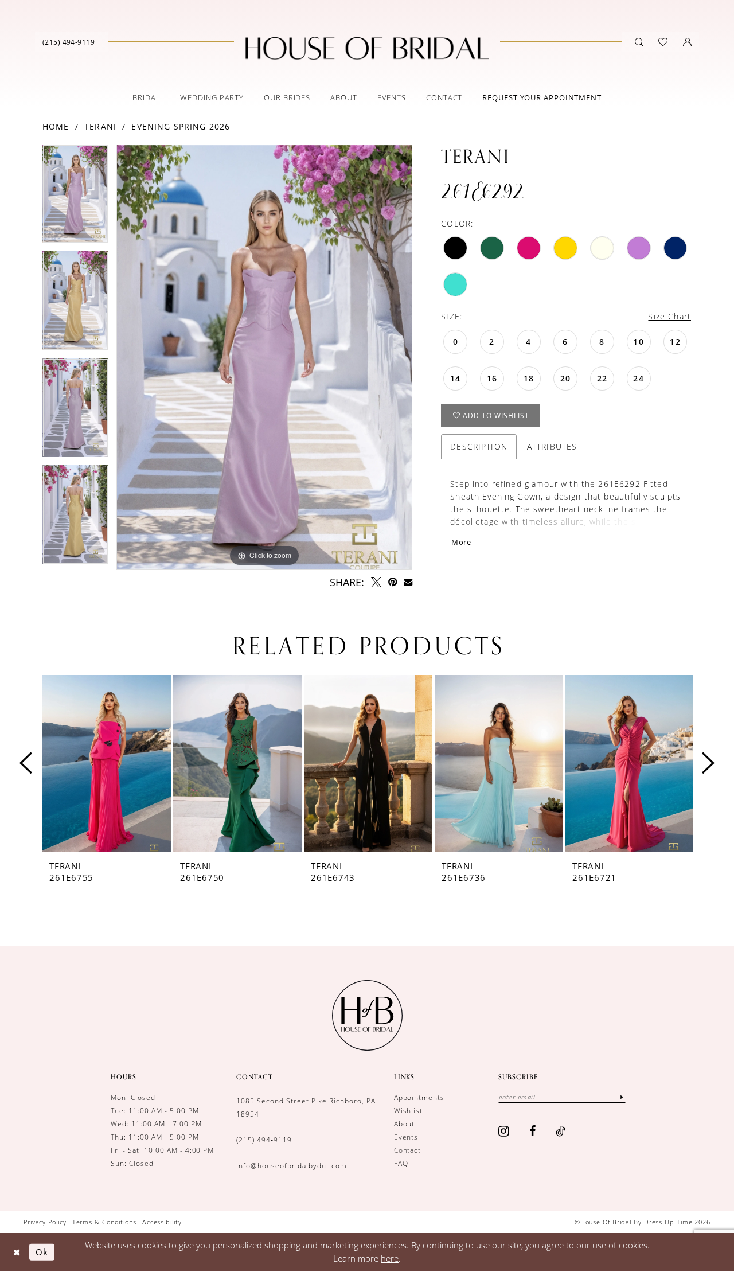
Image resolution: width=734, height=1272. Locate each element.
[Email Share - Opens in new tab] (408, 582)
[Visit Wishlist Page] (663, 42)
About (404, 1124)
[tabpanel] (75, 198)
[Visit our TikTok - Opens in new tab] (561, 1131)
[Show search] (639, 42)
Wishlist (408, 1110)
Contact (407, 1150)
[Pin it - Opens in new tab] (392, 582)
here (390, 1258)
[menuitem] (68, 42)
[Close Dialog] (17, 1252)
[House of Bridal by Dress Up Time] (367, 48)
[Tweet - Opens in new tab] (376, 582)
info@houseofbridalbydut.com (291, 1165)
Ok (42, 1252)
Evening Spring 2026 (180, 126)
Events (406, 1137)
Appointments (419, 1097)
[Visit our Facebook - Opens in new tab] (532, 1131)
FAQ (401, 1163)
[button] (687, 42)
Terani (100, 126)
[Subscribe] (622, 1097)
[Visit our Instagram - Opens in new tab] (504, 1131)
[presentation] (106, 763)
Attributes (552, 446)
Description (478, 446)
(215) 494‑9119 (264, 1140)
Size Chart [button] (669, 316)
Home (55, 126)
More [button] (461, 542)
